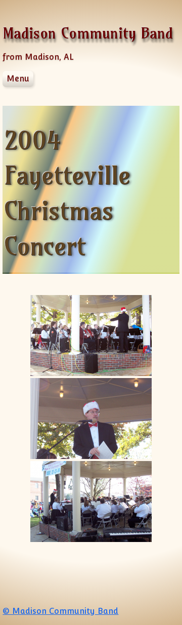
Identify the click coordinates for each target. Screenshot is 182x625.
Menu (18, 79)
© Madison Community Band (60, 611)
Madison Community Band (88, 33)
